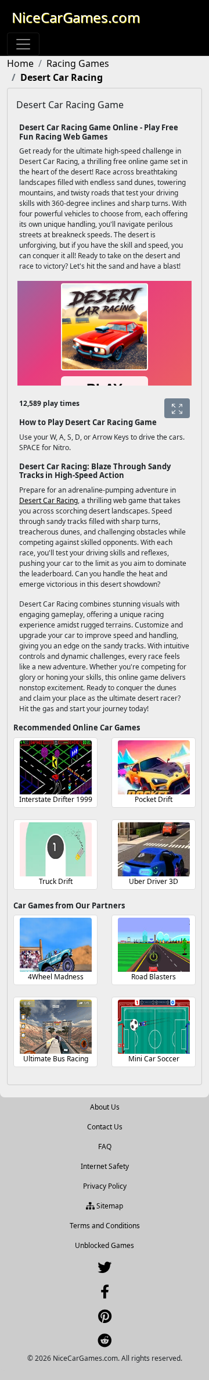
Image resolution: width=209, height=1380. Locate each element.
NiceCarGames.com (76, 17)
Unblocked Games (104, 1245)
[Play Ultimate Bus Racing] (56, 1027)
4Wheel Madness (56, 977)
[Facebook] (104, 1294)
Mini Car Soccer (153, 1059)
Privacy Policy (105, 1186)
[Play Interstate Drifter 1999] (56, 767)
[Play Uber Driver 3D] (154, 849)
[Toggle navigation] (23, 44)
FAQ (104, 1146)
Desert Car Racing (48, 500)
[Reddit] (104, 1343)
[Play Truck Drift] (56, 849)
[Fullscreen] (177, 408)
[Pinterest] (104, 1319)
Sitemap (109, 1206)
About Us (105, 1107)
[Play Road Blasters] (154, 945)
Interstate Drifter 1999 (55, 799)
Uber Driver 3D (153, 881)
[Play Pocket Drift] (154, 767)
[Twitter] (104, 1270)
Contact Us (104, 1127)
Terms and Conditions (105, 1226)
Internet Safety (105, 1166)
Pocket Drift (153, 799)
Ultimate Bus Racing (55, 1059)
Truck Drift (56, 881)
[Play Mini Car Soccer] (154, 1027)
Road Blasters (153, 977)
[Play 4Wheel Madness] (56, 945)
